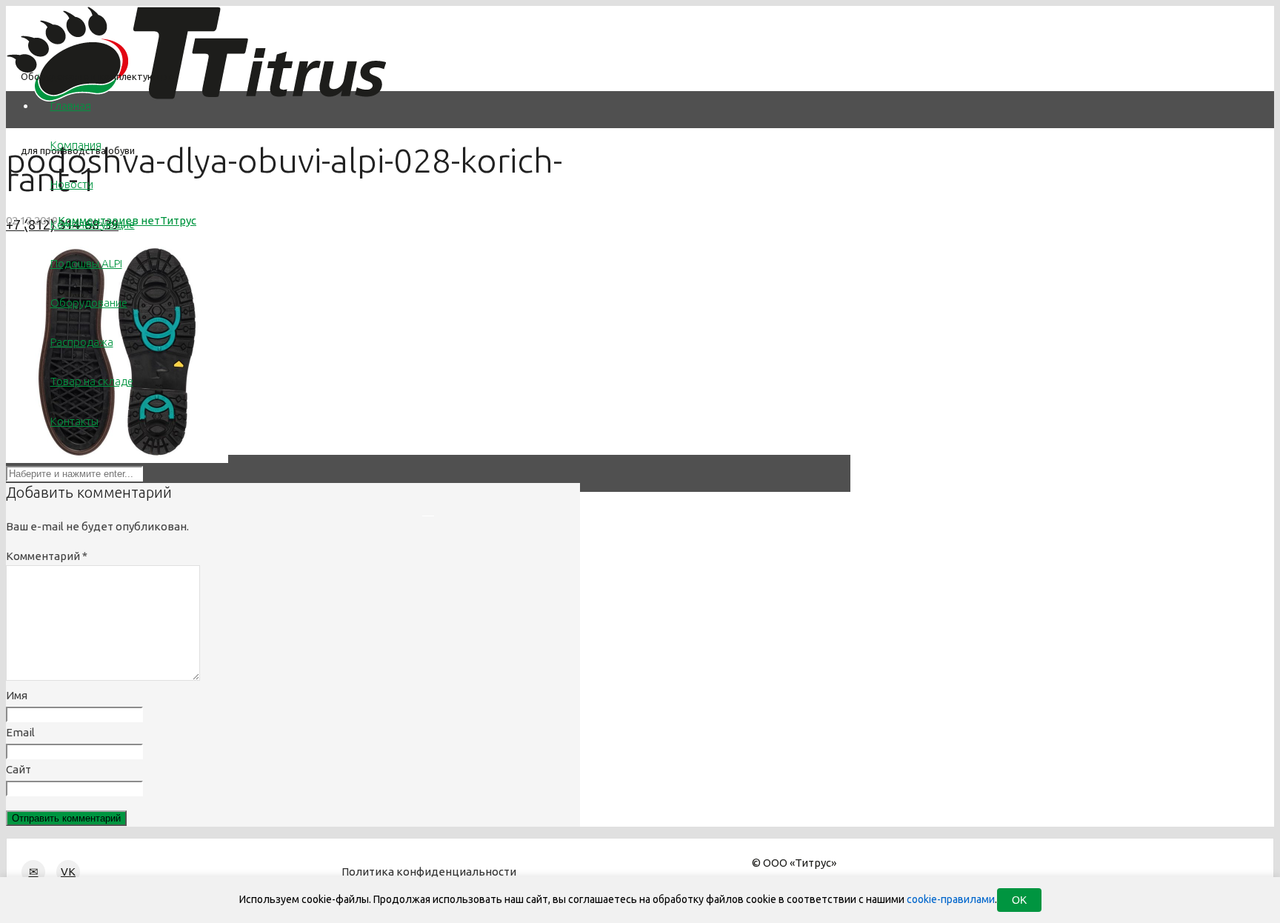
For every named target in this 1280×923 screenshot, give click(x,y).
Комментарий (46, 556)
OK (1019, 900)
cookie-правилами (951, 899)
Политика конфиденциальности (428, 871)
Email (20, 732)
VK (68, 871)
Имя (16, 695)
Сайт (18, 769)
